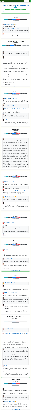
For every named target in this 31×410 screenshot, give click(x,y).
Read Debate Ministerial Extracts (23, 19)
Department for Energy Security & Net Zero (16, 2)
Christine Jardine (4, 2)
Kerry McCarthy (6, 181)
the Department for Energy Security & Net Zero (21, 6)
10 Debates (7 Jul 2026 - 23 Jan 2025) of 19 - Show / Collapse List (15, 9)
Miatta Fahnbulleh (6, 202)
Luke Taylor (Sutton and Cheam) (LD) (8, 56)
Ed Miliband (5, 24)
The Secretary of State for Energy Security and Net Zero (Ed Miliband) (11, 285)
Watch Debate (18, 19)
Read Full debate (9, 19)
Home (1, 2)
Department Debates (9, 2)
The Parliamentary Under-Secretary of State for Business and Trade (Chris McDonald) (13, 108)
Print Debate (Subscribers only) (16, 20)
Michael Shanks (6, 33)
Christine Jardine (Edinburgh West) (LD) (9, 28)
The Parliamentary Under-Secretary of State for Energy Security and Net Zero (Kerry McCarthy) (14, 333)
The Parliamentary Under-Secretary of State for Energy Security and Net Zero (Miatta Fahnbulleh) (14, 190)
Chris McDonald (6, 119)
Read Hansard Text (14, 19)
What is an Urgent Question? (5, 325)
